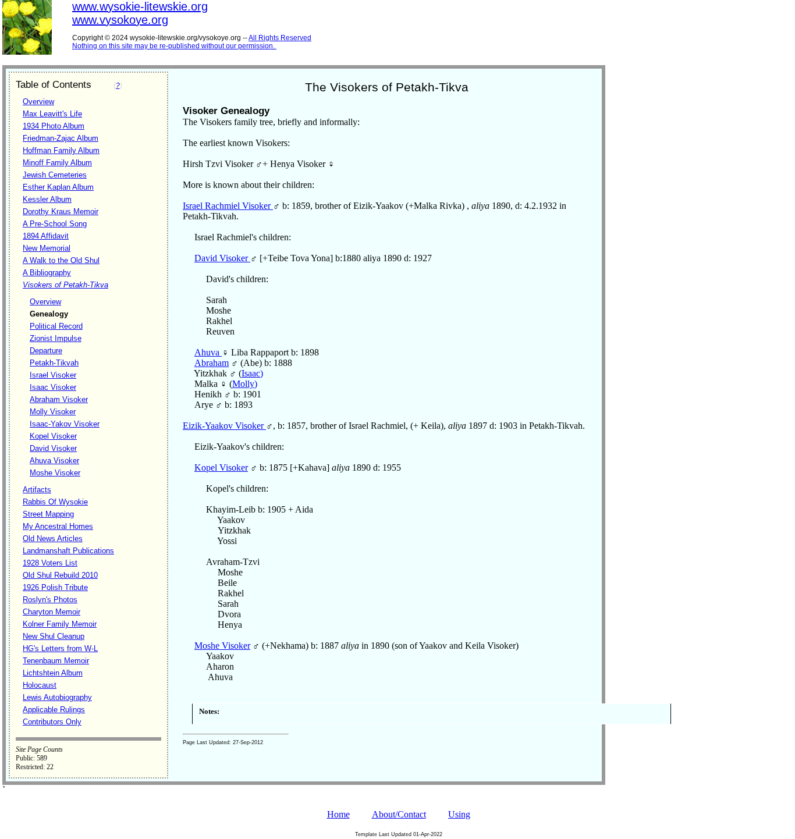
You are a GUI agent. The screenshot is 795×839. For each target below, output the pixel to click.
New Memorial (46, 248)
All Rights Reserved (280, 38)
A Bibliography (47, 272)
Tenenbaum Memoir (56, 660)
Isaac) (252, 373)
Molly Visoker (53, 411)
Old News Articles (53, 538)
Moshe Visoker (55, 472)
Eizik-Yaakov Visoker (224, 426)
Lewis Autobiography (57, 697)
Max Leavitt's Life (52, 113)
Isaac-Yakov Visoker (65, 424)
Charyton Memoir (51, 611)
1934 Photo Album (53, 126)
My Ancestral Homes (58, 526)
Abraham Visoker (59, 399)
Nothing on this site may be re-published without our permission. (173, 46)
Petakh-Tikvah (54, 362)
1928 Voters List (50, 563)
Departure (46, 350)
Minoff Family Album (57, 162)
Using (459, 814)
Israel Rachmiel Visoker (228, 206)
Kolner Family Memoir (60, 624)
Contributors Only (52, 721)
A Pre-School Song (55, 223)
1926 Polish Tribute (55, 587)
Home (338, 814)
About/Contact (399, 814)
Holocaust (39, 685)
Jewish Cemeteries (55, 174)
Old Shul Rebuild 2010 (60, 575)
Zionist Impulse (55, 338)
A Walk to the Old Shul (61, 260)
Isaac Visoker (53, 387)
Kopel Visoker (53, 436)
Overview (38, 101)
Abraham (211, 363)
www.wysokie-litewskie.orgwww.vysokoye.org (140, 13)
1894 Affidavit (46, 236)
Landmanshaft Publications (68, 550)
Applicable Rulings (54, 709)
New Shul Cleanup (53, 636)
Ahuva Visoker (54, 460)
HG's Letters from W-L (60, 648)
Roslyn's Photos (50, 599)
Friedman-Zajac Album (60, 138)
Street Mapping (48, 514)
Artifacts (37, 489)
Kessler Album (47, 199)
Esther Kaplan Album (58, 187)
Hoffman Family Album (61, 150)
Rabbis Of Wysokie (55, 501)
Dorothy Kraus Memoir (60, 211)
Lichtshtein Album (53, 673)
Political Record (56, 326)
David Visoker (53, 448)
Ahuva (208, 352)
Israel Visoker (53, 375)
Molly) (244, 384)
